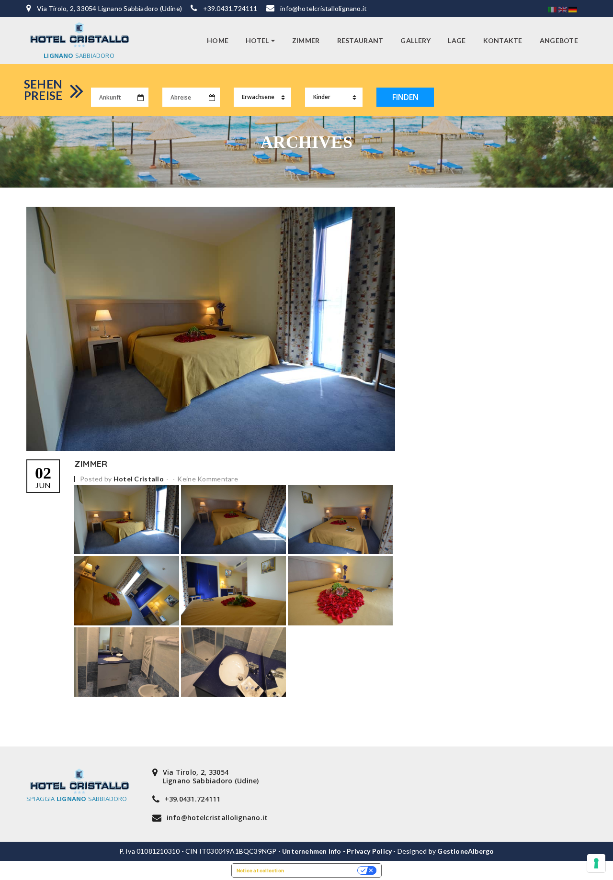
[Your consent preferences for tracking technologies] (596, 863)
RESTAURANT (360, 40)
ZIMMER (306, 40)
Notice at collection (260, 870)
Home (217, 40)
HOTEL (257, 40)
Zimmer (90, 463)
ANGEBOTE (559, 40)
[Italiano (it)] (552, 8)
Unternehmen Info (311, 851)
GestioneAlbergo (465, 851)
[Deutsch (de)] (572, 8)
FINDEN (405, 97)
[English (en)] (562, 8)
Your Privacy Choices (323, 870)
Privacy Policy (369, 851)
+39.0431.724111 (230, 8)
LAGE (456, 40)
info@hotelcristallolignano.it (323, 8)
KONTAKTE (502, 40)
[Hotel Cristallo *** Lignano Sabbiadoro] (79, 34)
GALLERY (415, 40)
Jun (43, 477)
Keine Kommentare (207, 479)
